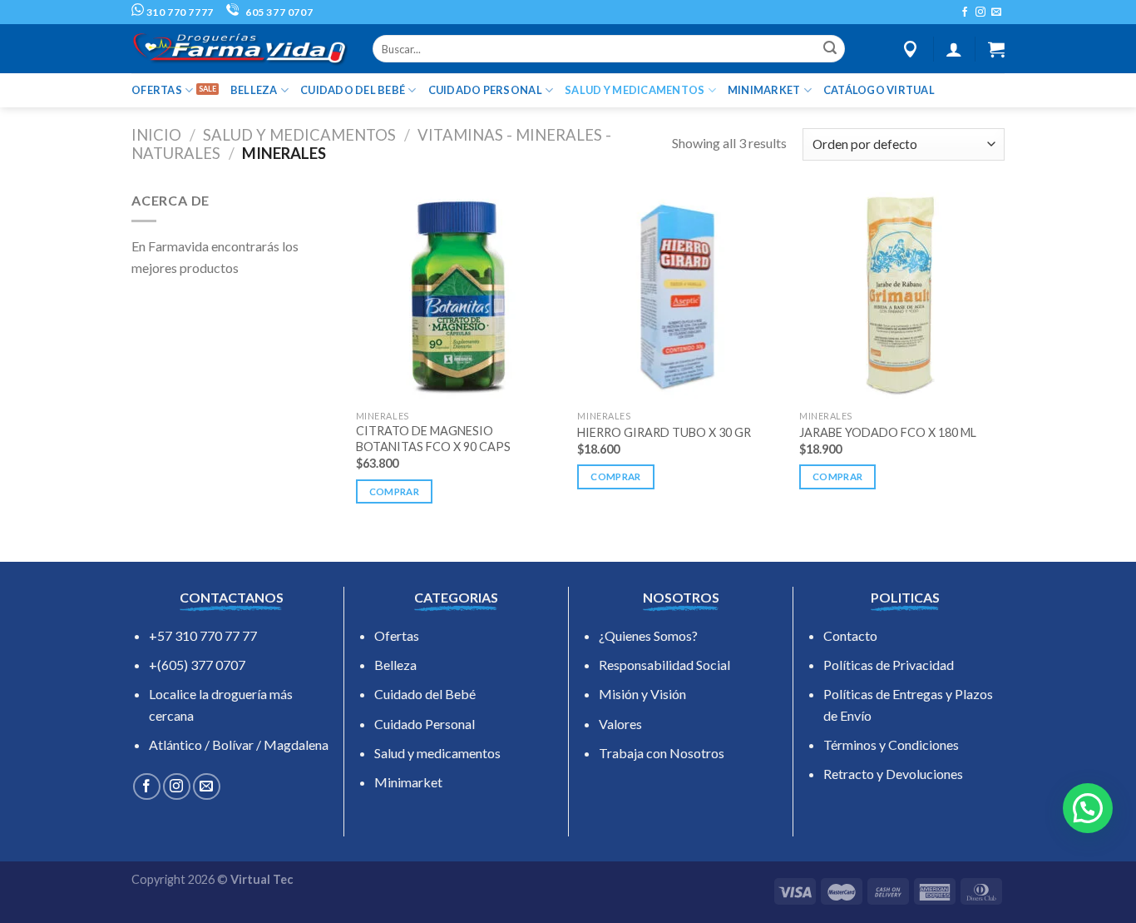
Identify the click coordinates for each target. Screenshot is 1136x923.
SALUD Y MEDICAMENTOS (634, 90)
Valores (620, 724)
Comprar (394, 491)
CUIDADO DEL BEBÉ (352, 90)
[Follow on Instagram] (980, 12)
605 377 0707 (278, 12)
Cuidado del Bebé (425, 694)
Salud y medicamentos (437, 753)
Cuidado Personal (424, 724)
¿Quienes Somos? (648, 635)
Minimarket (408, 782)
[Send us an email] (996, 12)
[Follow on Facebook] (965, 12)
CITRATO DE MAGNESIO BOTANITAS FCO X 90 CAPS (433, 439)
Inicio (156, 135)
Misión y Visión (642, 694)
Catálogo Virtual (879, 90)
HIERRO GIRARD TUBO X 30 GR (664, 432)
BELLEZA (254, 90)
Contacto (850, 635)
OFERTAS (156, 90)
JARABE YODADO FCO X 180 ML (887, 432)
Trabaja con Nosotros (661, 753)
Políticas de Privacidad (888, 664)
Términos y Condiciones (891, 744)
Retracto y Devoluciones (893, 774)
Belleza (395, 664)
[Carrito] (996, 49)
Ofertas (396, 635)
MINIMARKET (764, 90)
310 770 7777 (179, 12)
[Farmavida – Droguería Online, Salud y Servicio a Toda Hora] (239, 49)
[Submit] (830, 49)
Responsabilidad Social (664, 664)
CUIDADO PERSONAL (485, 90)
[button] (1088, 808)
